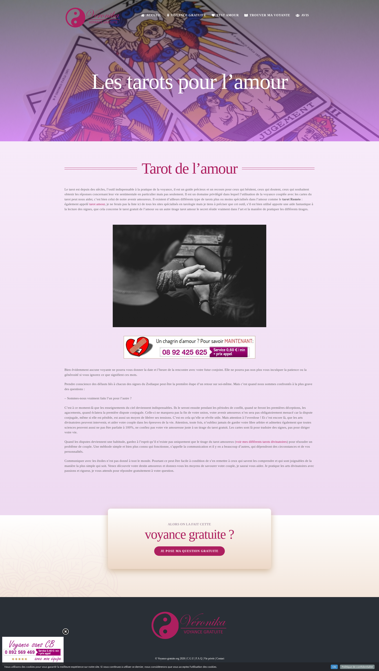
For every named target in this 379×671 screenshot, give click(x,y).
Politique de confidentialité (357, 667)
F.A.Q (199, 658)
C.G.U (190, 658)
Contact (220, 658)
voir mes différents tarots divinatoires (261, 441)
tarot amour (97, 204)
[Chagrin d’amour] (189, 337)
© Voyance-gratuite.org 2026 (170, 658)
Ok (334, 667)
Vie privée (209, 658)
